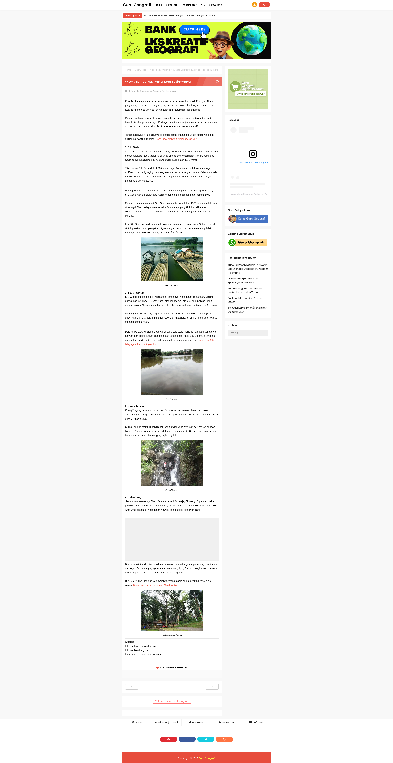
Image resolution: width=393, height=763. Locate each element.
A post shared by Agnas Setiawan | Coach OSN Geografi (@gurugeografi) (266, 194)
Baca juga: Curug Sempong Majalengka (155, 585)
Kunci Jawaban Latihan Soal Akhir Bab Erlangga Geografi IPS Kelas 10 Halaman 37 (248, 269)
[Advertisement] (172, 539)
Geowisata (146, 91)
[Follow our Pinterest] (168, 739)
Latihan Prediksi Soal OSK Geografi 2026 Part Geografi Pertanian (182, 15)
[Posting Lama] (212, 687)
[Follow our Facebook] (187, 739)
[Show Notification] (254, 4)
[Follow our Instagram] (224, 739)
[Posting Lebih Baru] (131, 687)
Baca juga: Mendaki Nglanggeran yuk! (176, 139)
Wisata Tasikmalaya (164, 91)
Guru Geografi (206, 758)
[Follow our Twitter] (205, 739)
